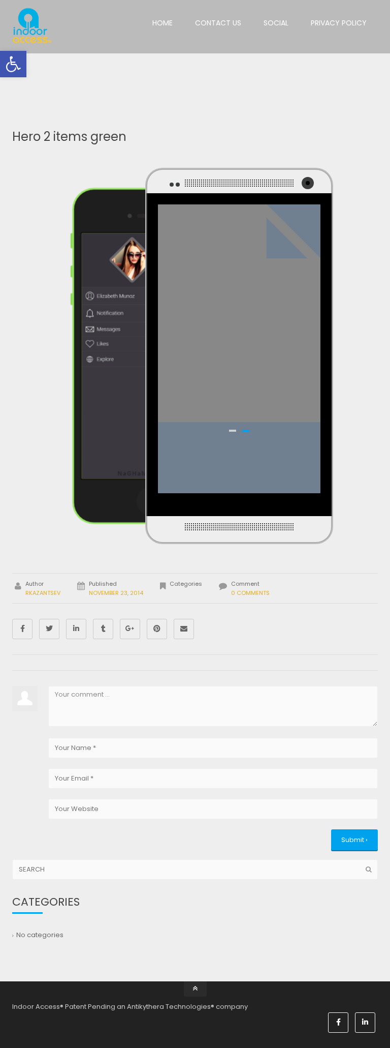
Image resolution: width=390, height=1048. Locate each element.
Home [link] (162, 23)
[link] (13, 64)
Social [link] (276, 23)
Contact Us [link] (218, 23)
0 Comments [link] (250, 593)
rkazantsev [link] (42, 593)
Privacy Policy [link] (339, 23)
